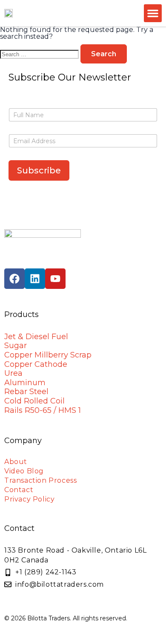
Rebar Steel (26, 391)
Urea (13, 373)
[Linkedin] (35, 278)
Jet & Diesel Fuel (36, 336)
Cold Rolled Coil (34, 401)
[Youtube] (55, 278)
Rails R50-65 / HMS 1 (42, 410)
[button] (153, 13)
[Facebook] (14, 278)
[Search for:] (40, 54)
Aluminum (25, 382)
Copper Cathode (35, 364)
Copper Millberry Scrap (48, 355)
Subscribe (39, 170)
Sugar (15, 345)
